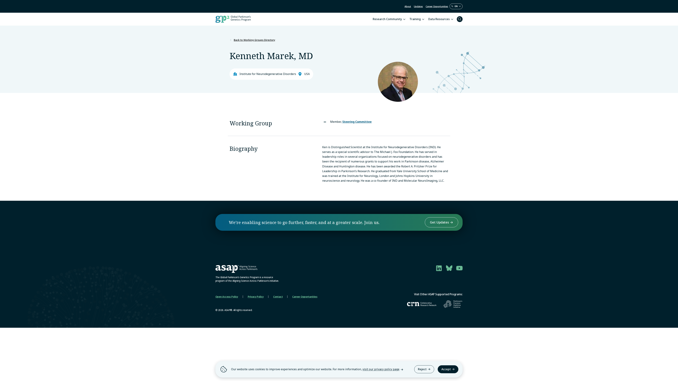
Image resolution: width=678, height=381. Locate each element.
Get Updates (439, 222)
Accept (446, 369)
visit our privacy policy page (380, 369)
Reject (422, 369)
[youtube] (459, 268)
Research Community (387, 19)
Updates (418, 6)
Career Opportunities (437, 6)
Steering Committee (357, 122)
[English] (456, 6)
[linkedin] (439, 268)
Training (415, 19)
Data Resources (439, 19)
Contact (278, 296)
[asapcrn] (421, 304)
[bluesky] (449, 268)
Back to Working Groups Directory (254, 40)
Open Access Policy (226, 296)
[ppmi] (453, 304)
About (408, 6)
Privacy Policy (256, 296)
